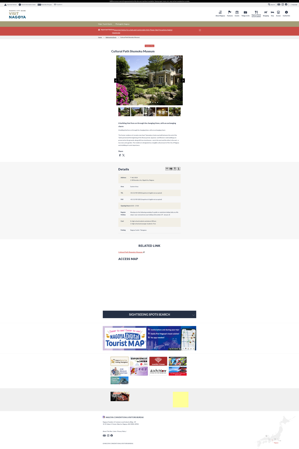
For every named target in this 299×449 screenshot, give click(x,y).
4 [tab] (153, 102)
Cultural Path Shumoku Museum (130, 252)
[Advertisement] (180, 399)
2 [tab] (148, 102)
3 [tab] (150, 102)
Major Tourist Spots (105, 24)
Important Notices (12, 4)
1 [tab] (146, 102)
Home (100, 37)
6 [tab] (157, 102)
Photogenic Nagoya (122, 24)
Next (183, 80)
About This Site (107, 431)
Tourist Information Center (28, 4)
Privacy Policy (121, 431)
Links (114, 431)
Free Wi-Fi (59, 4)
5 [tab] (155, 102)
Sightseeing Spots (111, 37)
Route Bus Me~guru (46, 4)
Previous (116, 80)
